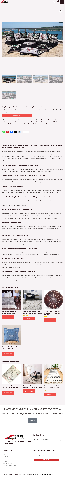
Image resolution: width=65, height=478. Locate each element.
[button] (54, 2)
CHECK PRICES (17, 115)
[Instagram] (35, 474)
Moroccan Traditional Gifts (47, 124)
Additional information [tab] (16, 141)
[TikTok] (43, 474)
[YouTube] (45, 474)
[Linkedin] (50, 474)
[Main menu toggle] (62, 2)
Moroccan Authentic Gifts (11, 121)
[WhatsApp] (38, 474)
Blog (4, 454)
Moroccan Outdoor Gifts (34, 124)
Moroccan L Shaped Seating (48, 119)
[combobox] (47, 439)
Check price (28, 318)
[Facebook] (33, 474)
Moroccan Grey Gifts (50, 121)
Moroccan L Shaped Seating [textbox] (45, 439)
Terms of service (7, 463)
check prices (8, 317)
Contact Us (6, 459)
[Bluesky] (47, 474)
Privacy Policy (7, 461)
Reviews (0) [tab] (27, 141)
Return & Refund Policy (9, 465)
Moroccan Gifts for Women (37, 121)
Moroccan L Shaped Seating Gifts (18, 124)
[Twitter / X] (40, 474)
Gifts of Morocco (14, 474)
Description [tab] (5, 141)
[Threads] (52, 474)
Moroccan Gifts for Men (24, 121)
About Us (5, 456)
